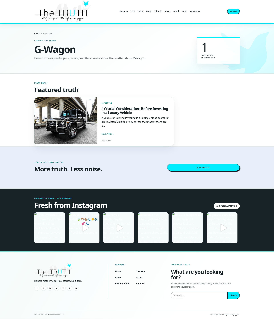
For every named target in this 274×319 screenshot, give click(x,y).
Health (176, 11)
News (184, 11)
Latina (140, 11)
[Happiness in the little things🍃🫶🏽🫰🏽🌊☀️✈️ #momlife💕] (84, 227)
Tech (133, 11)
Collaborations (122, 283)
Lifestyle (158, 11)
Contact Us (195, 11)
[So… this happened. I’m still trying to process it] (187, 227)
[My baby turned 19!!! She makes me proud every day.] (49, 227)
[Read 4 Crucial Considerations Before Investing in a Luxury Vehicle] (65, 120)
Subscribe (233, 11)
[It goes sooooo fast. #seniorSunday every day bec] (222, 227)
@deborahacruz (226, 206)
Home (149, 11)
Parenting (123, 11)
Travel (167, 11)
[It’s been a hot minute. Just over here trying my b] (153, 227)
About (139, 277)
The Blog (140, 271)
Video (118, 277)
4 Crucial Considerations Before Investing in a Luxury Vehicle (134, 110)
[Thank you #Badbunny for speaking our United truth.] (118, 227)
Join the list (203, 167)
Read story (107, 134)
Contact (140, 283)
